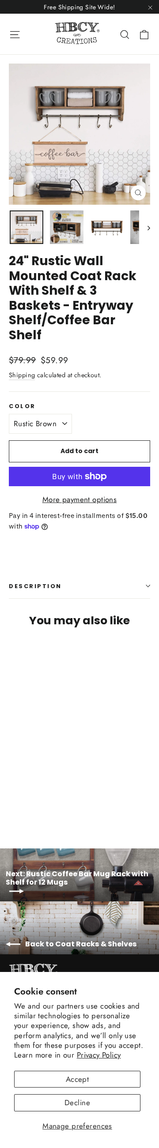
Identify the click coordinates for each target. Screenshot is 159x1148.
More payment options (79, 499)
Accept (77, 1079)
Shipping (22, 375)
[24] (14, 805)
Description (35, 586)
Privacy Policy (99, 1055)
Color (22, 406)
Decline (77, 1102)
